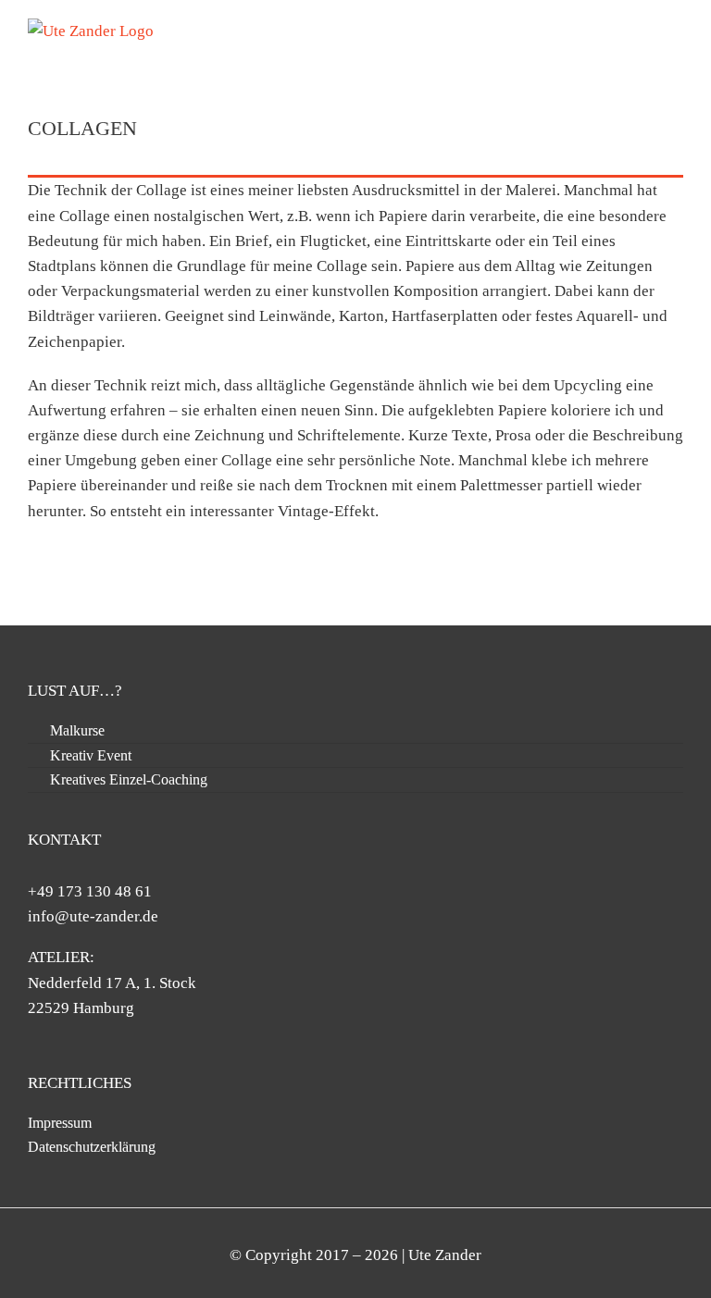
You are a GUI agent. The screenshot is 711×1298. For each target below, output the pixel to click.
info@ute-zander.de (93, 916)
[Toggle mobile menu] (675, 28)
